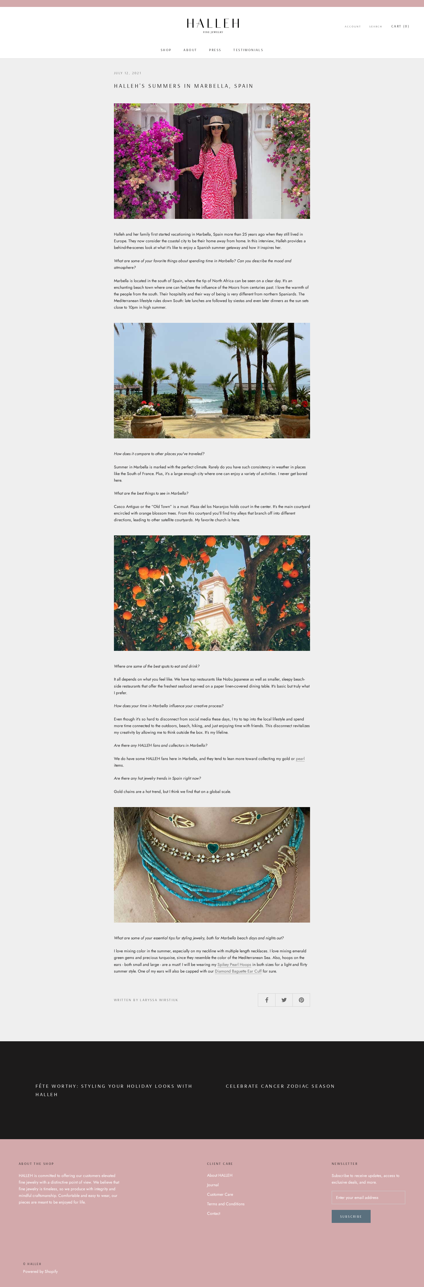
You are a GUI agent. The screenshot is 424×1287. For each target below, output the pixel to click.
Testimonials (248, 50)
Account (353, 26)
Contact (213, 1213)
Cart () (400, 26)
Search (375, 26)
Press (215, 50)
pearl (300, 758)
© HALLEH (32, 1264)
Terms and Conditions (226, 1204)
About (190, 50)
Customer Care (220, 1194)
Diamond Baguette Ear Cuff (238, 971)
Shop (166, 50)
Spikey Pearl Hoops (234, 964)
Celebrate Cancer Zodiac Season (280, 1086)
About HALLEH (219, 1175)
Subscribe (351, 1216)
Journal (213, 1185)
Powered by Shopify (40, 1271)
